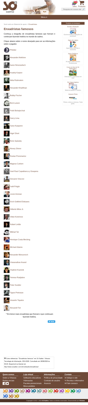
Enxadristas (33, 24)
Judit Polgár (15, 186)
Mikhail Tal (14, 232)
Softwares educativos (32, 378)
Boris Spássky (16, 141)
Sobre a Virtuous (9, 378)
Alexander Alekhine (18, 57)
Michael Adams (16, 247)
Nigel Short (14, 133)
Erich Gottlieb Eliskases (19, 202)
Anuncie (47, 383)
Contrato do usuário (52, 381)
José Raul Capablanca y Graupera (24, 171)
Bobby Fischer (16, 95)
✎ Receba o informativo (74, 381)
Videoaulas (28, 381)
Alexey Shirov (15, 149)
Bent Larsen (15, 103)
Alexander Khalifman (18, 88)
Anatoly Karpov (16, 73)
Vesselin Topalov (17, 300)
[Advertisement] (29, 339)
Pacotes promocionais (32, 383)
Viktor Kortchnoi (16, 217)
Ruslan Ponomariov (18, 156)
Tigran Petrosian (16, 293)
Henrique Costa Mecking (20, 240)
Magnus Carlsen (16, 164)
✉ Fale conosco (71, 383)
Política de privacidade (53, 378)
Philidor (13, 50)
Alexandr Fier (15, 308)
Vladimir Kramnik (17, 270)
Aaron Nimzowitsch (18, 65)
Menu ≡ (44, 17)
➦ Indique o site (71, 378)
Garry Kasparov (16, 126)
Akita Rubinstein (16, 80)
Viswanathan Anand (18, 262)
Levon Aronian (16, 194)
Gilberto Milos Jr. (16, 209)
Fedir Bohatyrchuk (17, 111)
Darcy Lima (14, 118)
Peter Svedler (15, 285)
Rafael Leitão (15, 224)
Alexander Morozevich (19, 255)
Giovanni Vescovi (17, 179)
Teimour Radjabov (17, 277)
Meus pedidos (29, 386)
